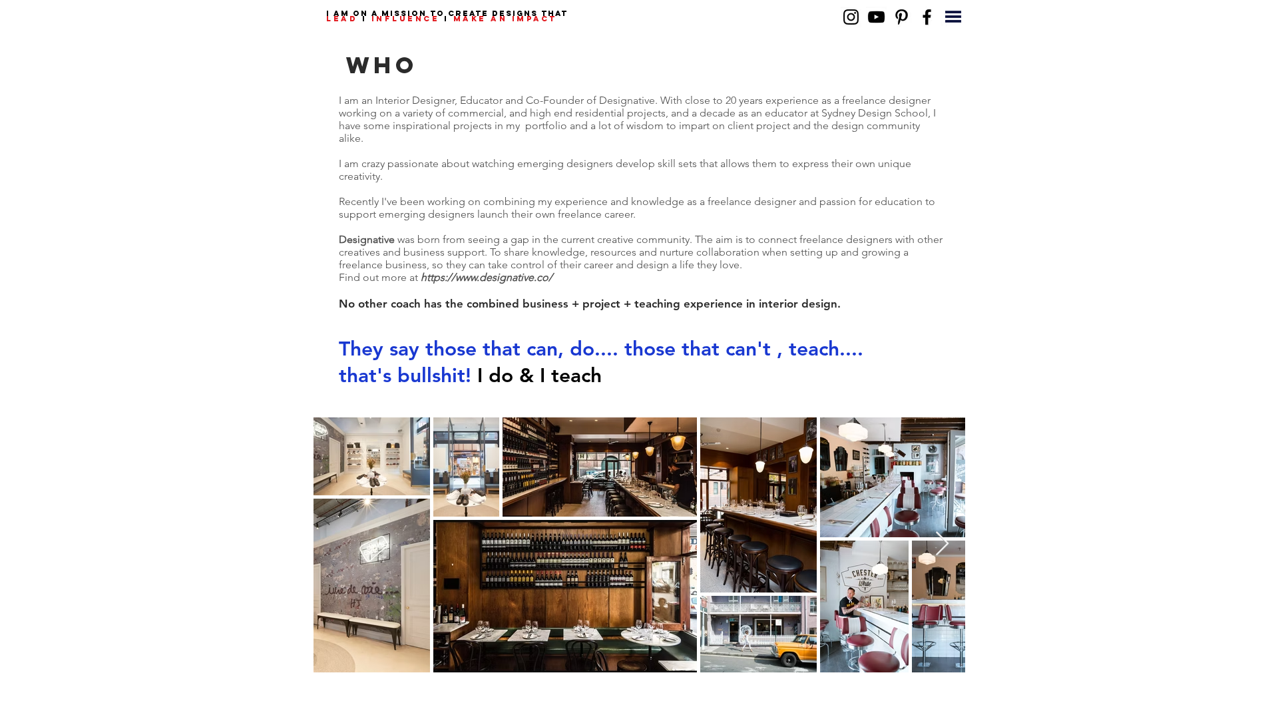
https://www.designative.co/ (486, 277)
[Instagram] (851, 17)
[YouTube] (876, 17)
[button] (953, 16)
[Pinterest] (901, 17)
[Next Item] (942, 544)
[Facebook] (927, 17)
